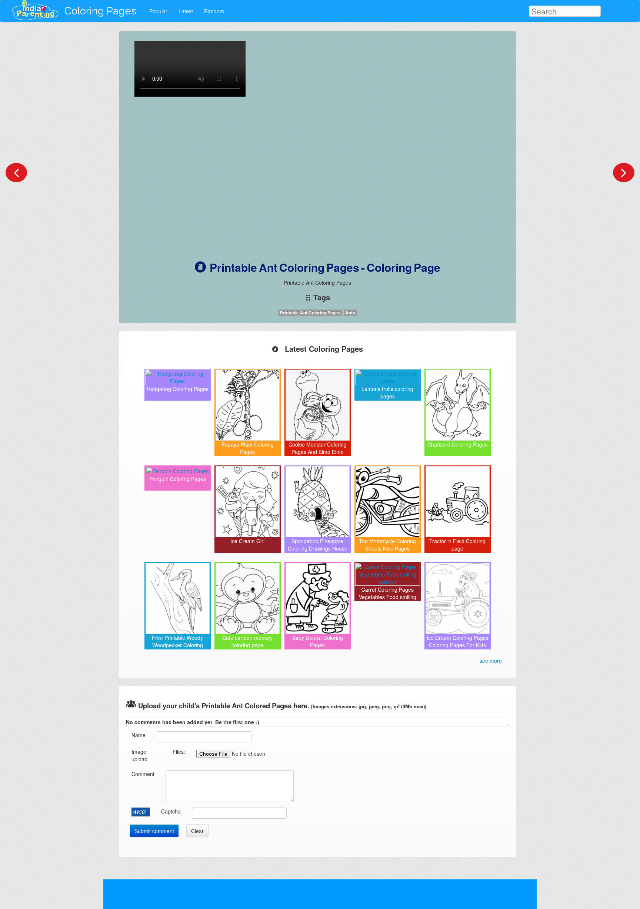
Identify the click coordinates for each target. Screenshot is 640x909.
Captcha (171, 811)
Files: (179, 751)
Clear (197, 831)
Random (214, 11)
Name (138, 735)
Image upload (139, 755)
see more (491, 660)
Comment (142, 774)
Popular (158, 11)
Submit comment (154, 831)
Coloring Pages (100, 11)
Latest (186, 11)
